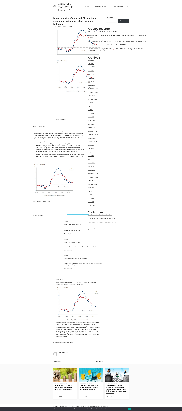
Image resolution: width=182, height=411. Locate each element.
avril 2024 (91, 159)
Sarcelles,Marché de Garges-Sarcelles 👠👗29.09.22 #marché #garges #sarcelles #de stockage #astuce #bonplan (116, 50)
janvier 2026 (91, 85)
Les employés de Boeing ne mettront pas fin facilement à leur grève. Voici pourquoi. (63, 387)
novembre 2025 (93, 92)
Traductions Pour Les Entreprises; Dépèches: (64, 342)
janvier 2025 (91, 127)
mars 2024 (91, 163)
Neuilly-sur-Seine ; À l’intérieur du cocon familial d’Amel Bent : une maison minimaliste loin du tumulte (117, 36)
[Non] (180, 409)
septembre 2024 (93, 142)
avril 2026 (91, 74)
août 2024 (91, 145)
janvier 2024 (91, 170)
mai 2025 (91, 113)
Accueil (87, 6)
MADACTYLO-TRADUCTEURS (68, 406)
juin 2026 (90, 67)
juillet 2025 (91, 106)
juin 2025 (90, 110)
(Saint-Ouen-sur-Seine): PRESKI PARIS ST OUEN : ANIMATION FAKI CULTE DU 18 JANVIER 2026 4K (117, 41)
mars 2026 (91, 78)
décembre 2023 (93, 173)
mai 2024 (91, 156)
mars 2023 (91, 205)
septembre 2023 (93, 184)
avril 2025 (91, 117)
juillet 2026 (91, 64)
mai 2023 (91, 198)
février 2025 (91, 124)
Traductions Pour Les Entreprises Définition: (101, 218)
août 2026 (91, 60)
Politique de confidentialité (101, 6)
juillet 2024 (91, 149)
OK (129, 408)
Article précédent (57, 361)
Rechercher (109, 18)
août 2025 (91, 103)
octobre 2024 (92, 138)
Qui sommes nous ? (118, 6)
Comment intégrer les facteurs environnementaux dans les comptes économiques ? (90, 387)
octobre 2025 (92, 96)
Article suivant (99, 361)
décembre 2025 (93, 89)
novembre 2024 (93, 135)
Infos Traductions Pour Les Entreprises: (100, 215)
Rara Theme (101, 406)
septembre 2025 (93, 99)
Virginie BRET (58, 26)
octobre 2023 (92, 181)
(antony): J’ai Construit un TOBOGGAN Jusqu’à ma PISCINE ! (107, 45)
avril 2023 (91, 202)
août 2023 (91, 188)
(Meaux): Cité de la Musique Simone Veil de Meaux (104, 31)
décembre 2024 (93, 131)
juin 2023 (90, 195)
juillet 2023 (91, 191)
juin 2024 (90, 152)
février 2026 (91, 81)
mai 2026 (91, 71)
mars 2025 (91, 120)
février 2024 (91, 166)
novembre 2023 (93, 177)
